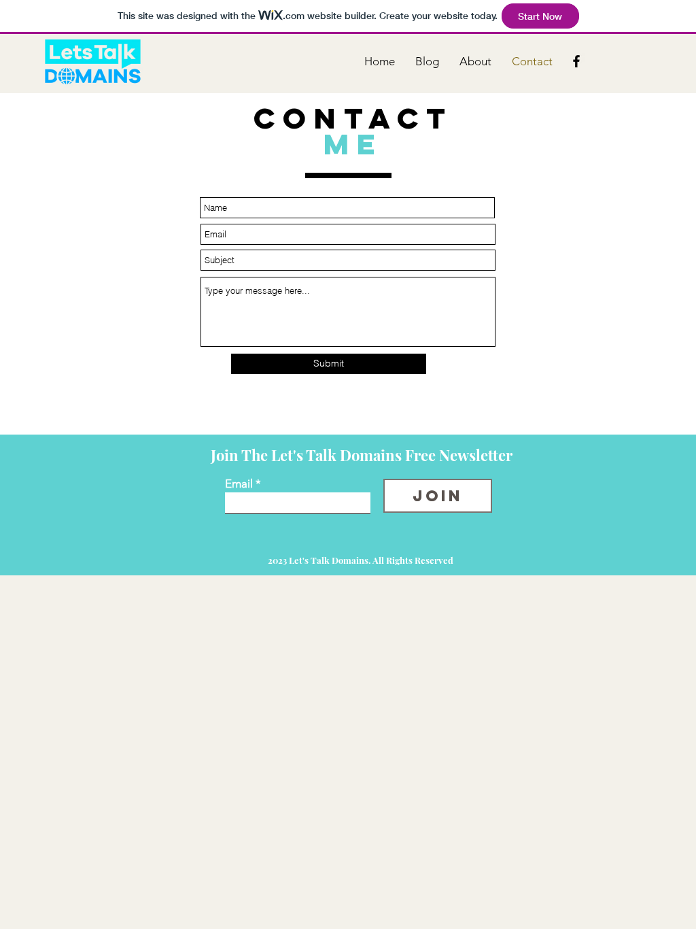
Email (239, 484)
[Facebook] (576, 61)
